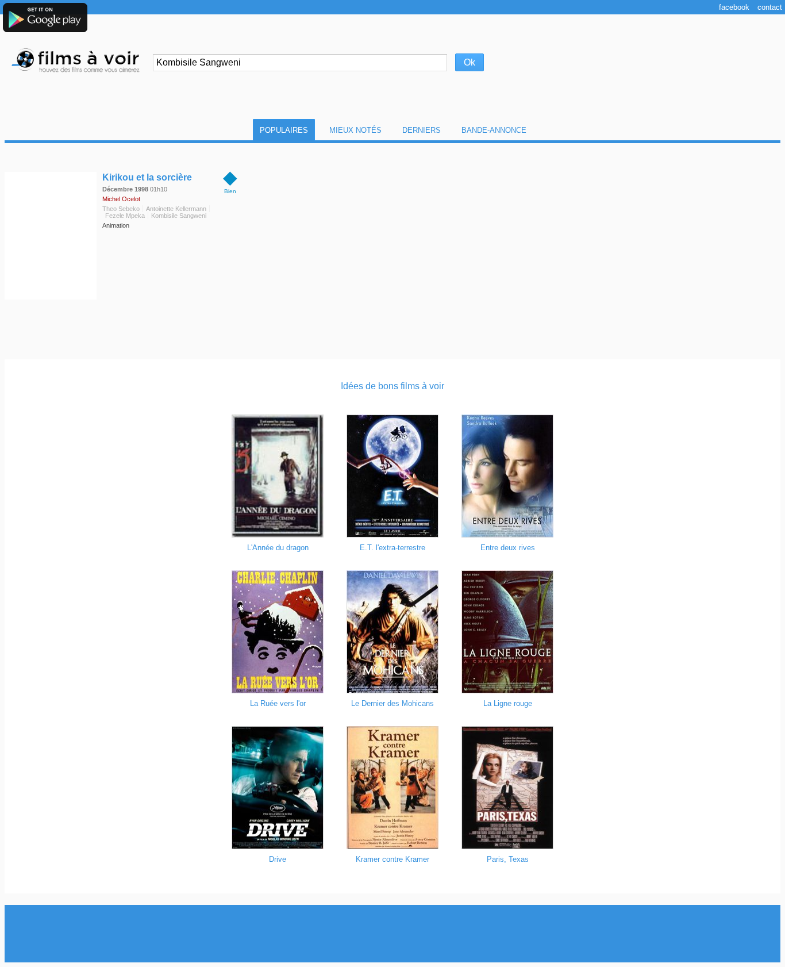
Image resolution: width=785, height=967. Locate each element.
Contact (769, 7)
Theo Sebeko (121, 208)
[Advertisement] (392, 934)
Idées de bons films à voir (392, 386)
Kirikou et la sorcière (147, 177)
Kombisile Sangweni (178, 215)
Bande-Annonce (493, 130)
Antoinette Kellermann (176, 208)
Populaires (284, 130)
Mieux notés (355, 130)
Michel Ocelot (121, 198)
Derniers (421, 130)
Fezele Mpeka (125, 215)
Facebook (734, 7)
